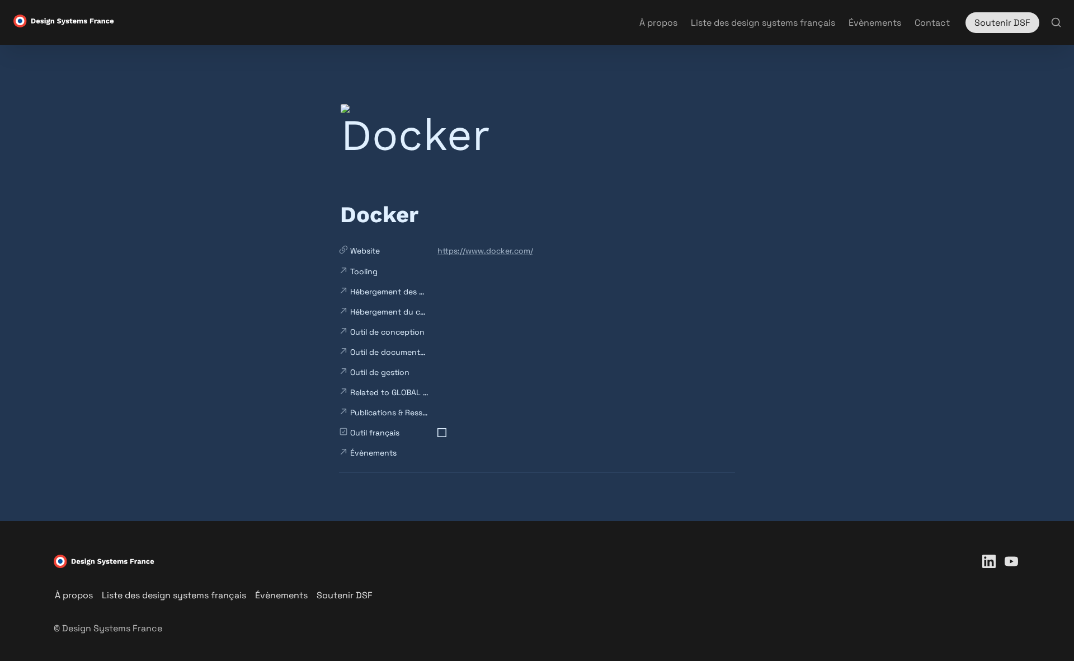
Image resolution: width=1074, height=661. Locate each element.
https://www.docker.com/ (485, 251)
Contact (932, 23)
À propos (658, 23)
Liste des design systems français (763, 23)
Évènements (875, 23)
